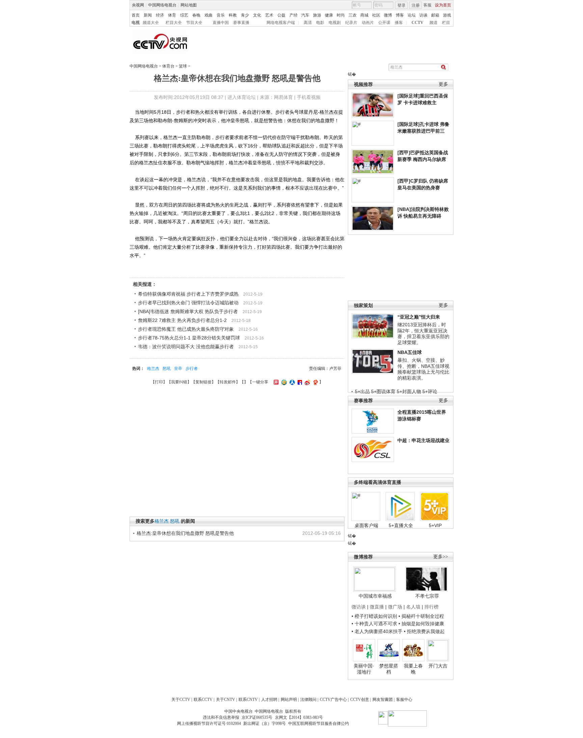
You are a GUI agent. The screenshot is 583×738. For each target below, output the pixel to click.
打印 (159, 382)
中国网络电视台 (162, 5)
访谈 (423, 15)
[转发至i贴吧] (299, 382)
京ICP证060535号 (257, 717)
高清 (308, 22)
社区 (376, 15)
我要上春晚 (413, 669)
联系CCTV (203, 699)
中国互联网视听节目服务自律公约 (318, 723)
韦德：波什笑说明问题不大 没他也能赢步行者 (186, 346)
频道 (433, 22)
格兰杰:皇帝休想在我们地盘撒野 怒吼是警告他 (185, 533)
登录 (401, 5)
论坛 (412, 15)
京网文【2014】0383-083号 (299, 717)
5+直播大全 (401, 525)
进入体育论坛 (241, 97)
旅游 (317, 15)
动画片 (368, 22)
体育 (172, 15)
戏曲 (208, 15)
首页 (136, 15)
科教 (233, 15)
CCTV (417, 22)
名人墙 (413, 606)
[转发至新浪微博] (306, 382)
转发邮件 (228, 382)
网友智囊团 (382, 699)
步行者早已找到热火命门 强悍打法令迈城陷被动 (188, 302)
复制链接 (203, 382)
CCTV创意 (359, 699)
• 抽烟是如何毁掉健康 (421, 623)
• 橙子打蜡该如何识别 (374, 616)
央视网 (138, 5)
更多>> (440, 556)
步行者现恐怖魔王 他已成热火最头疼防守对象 (186, 329)
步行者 (192, 368)
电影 (320, 22)
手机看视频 (309, 97)
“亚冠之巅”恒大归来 (418, 317)
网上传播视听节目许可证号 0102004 (209, 723)
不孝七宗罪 (427, 596)
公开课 (384, 22)
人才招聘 (269, 699)
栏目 (446, 22)
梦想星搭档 (388, 669)
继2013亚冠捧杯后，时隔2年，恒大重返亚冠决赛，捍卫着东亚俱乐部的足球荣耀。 (423, 333)
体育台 (168, 66)
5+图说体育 (383, 391)
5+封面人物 (409, 391)
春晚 (196, 15)
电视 (136, 22)
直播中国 (221, 22)
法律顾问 (308, 699)
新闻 (148, 15)
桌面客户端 (366, 525)
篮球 (183, 66)
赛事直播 (241, 22)
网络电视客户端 (281, 22)
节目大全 (194, 22)
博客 (400, 15)
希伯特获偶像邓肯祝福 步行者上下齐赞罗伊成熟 (188, 294)
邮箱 (435, 15)
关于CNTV (225, 699)
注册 (416, 5)
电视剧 (335, 22)
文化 (257, 15)
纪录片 (351, 22)
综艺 (184, 15)
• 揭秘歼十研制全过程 (421, 616)
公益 (281, 15)
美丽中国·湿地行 (364, 669)
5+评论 (429, 391)
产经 (293, 15)
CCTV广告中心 (333, 699)
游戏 (447, 15)
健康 (329, 15)
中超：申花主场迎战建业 (423, 440)
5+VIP (435, 525)
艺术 (269, 15)
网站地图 (189, 5)
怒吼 (167, 368)
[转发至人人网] (291, 382)
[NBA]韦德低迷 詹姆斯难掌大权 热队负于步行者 (188, 311)
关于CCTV (180, 699)
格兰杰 (153, 368)
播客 (399, 22)
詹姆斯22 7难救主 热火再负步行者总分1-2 (182, 320)
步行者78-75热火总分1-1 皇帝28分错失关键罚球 (189, 337)
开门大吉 (437, 665)
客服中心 (404, 699)
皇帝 (178, 368)
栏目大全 (174, 22)
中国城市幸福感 (375, 596)
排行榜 (431, 606)
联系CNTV (248, 699)
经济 (160, 15)
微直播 (377, 606)
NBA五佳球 (409, 352)
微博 (388, 15)
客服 (427, 5)
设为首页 (443, 5)
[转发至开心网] (275, 382)
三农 (353, 15)
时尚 (341, 15)
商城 (364, 15)
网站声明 (289, 699)
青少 (245, 15)
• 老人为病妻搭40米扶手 (377, 631)
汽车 (305, 15)
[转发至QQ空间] (283, 382)
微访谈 (359, 606)
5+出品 (362, 391)
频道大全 (151, 22)
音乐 (221, 15)
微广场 (395, 606)
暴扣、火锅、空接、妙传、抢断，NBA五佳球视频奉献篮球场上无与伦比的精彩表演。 (423, 369)
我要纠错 (179, 382)
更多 (443, 84)
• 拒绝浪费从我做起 (424, 631)
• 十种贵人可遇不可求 (375, 623)
